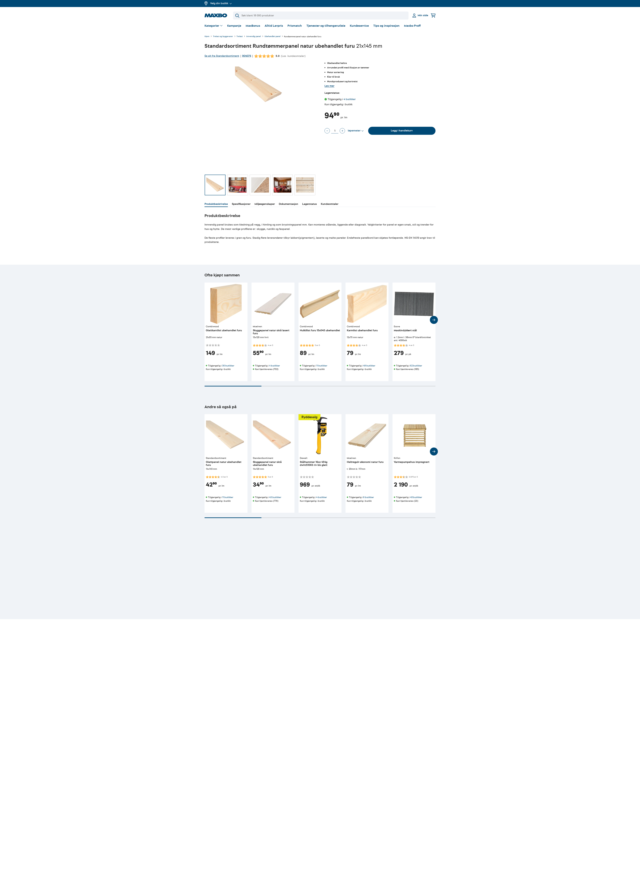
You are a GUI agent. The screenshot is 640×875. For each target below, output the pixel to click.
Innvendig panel (253, 37)
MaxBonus (253, 26)
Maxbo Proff (412, 26)
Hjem (206, 37)
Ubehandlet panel (272, 37)
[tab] (216, 204)
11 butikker (321, 365)
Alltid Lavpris (274, 26)
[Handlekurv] (433, 15)
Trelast (239, 37)
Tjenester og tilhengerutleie (325, 26)
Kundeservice (359, 26)
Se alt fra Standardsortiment (221, 56)
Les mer (329, 86)
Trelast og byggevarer (223, 37)
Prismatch (295, 26)
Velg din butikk (219, 3)
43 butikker (275, 497)
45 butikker (416, 497)
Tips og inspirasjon (386, 26)
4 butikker (350, 99)
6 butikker (368, 497)
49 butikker (369, 365)
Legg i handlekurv (402, 130)
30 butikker (228, 365)
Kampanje (234, 26)
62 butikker (416, 365)
